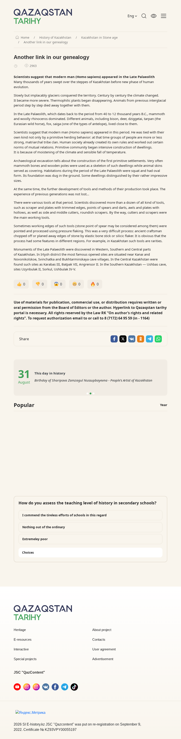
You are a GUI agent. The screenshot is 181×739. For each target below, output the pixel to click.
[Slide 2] (90, 393)
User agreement (104, 649)
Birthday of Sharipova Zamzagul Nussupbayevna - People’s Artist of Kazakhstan (93, 380)
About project (101, 630)
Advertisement (102, 659)
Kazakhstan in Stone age (99, 38)
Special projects (25, 659)
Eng (131, 15)
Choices (28, 552)
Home (25, 38)
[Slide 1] (87, 393)
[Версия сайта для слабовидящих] (154, 16)
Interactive (21, 649)
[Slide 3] (93, 393)
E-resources (23, 639)
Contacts (98, 639)
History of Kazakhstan (55, 38)
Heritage (20, 630)
